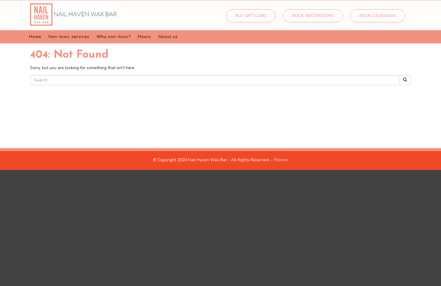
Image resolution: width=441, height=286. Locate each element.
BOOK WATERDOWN (313, 16)
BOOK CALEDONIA (377, 16)
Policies (281, 160)
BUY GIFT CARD (251, 16)
